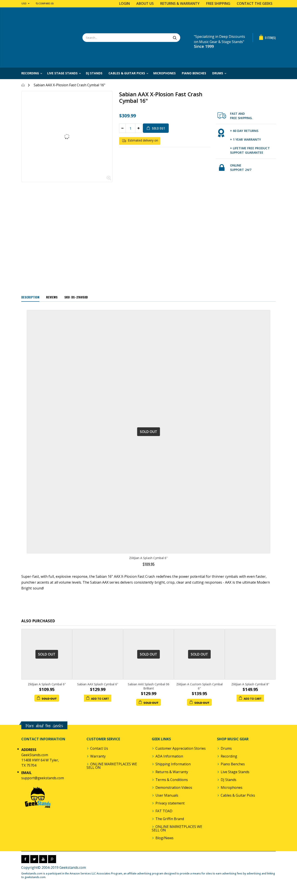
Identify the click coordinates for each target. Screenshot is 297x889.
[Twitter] (34, 859)
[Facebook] (25, 859)
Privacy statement (170, 803)
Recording (229, 756)
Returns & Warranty (180, 3)
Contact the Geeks (254, 3)
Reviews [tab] (52, 297)
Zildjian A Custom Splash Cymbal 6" (199, 686)
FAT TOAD (163, 811)
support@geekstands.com (42, 778)
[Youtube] (43, 859)
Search (175, 37)
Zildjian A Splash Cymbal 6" (148, 558)
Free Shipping (218, 3)
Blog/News (164, 838)
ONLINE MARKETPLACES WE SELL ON (112, 766)
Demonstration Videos (173, 787)
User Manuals (166, 795)
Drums (226, 748)
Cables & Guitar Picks (238, 795)
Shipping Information (173, 764)
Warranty (98, 756)
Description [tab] (30, 297)
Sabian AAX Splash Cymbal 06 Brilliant (148, 686)
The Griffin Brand (169, 818)
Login (124, 3)
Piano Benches (233, 764)
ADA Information (169, 756)
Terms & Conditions (171, 779)
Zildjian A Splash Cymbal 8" (250, 684)
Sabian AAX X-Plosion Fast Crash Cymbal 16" (160, 97)
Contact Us (99, 748)
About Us (145, 3)
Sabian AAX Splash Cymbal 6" (97, 684)
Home (23, 85)
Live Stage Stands (235, 771)
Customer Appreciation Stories (180, 748)
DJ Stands (228, 779)
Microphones (231, 787)
